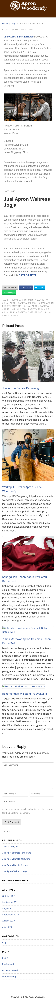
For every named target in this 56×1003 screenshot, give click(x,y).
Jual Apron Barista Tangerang (16, 852)
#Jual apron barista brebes (19, 303)
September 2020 (10, 914)
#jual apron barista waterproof (22, 312)
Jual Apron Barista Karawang (20, 388)
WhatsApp (10, 292)
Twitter (40, 287)
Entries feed (8, 964)
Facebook (26, 287)
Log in (5, 958)
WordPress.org (9, 976)
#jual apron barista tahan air (30, 309)
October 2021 (9, 896)
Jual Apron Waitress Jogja (14, 871)
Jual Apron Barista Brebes (14, 865)
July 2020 (7, 927)
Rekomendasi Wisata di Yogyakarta (24, 693)
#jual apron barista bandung (30, 300)
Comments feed (10, 970)
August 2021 (8, 908)
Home (5, 23)
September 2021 (10, 902)
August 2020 (8, 920)
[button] (28, 14)
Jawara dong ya (10, 846)
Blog (13, 23)
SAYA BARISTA (28, 275)
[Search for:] (28, 831)
